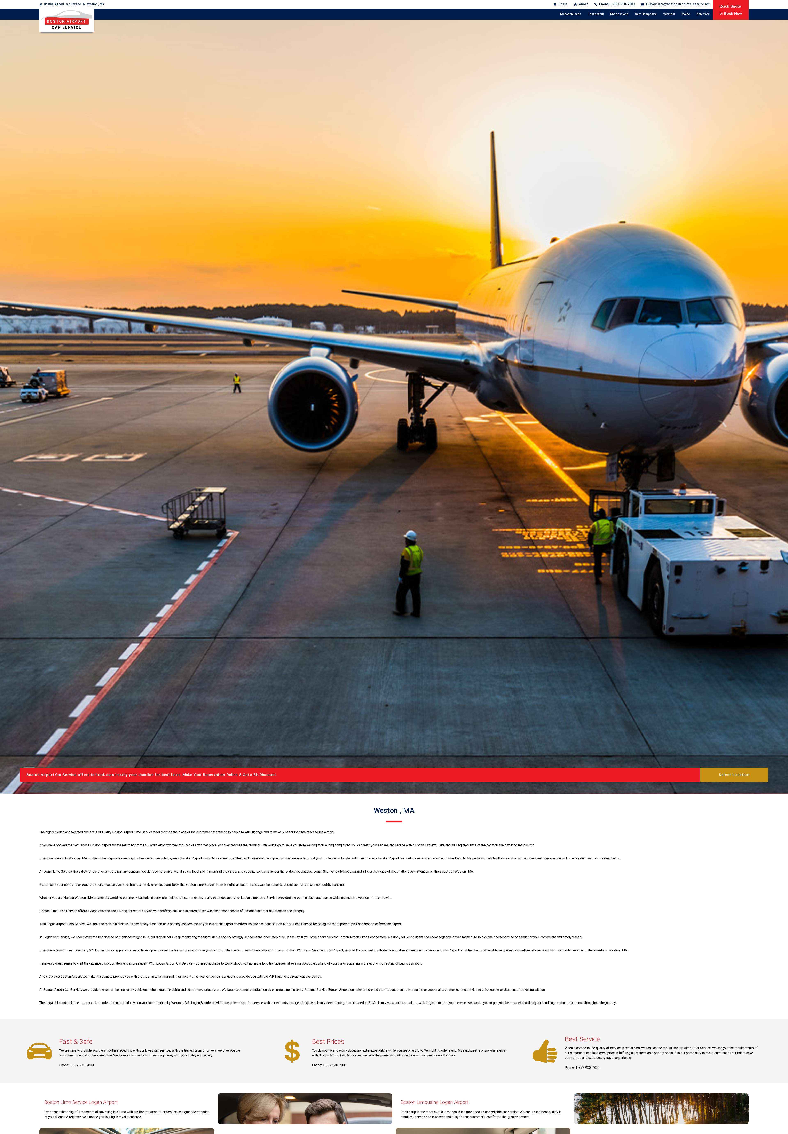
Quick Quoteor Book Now (730, 10)
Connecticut (596, 14)
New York (703, 14)
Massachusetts (570, 14)
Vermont (669, 14)
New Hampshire (646, 14)
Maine (685, 14)
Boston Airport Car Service (62, 4)
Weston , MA (95, 4)
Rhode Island (619, 14)
